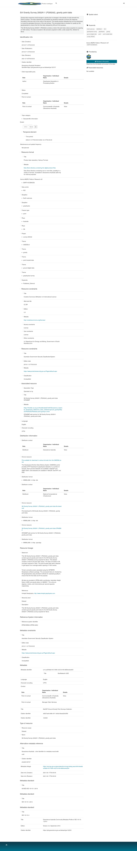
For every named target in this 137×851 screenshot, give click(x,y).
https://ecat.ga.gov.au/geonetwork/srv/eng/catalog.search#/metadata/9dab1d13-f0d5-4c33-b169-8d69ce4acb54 (63, 767)
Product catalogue (47, 3)
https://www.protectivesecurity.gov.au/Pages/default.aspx (40, 371)
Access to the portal (103, 61)
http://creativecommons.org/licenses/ (34, 320)
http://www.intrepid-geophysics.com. (44, 593)
